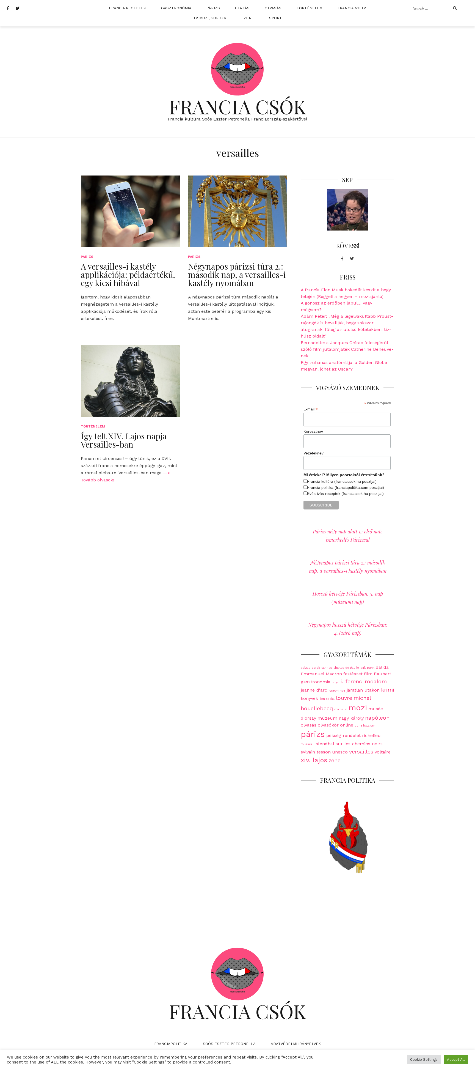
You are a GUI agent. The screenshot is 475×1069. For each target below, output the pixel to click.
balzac (305, 668)
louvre (344, 698)
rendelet (352, 735)
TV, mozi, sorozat (211, 18)
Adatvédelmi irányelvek (296, 1044)
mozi (358, 707)
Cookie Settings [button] (424, 1059)
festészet (353, 673)
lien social (327, 699)
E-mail (310, 409)
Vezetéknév (313, 453)
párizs (313, 734)
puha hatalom (365, 725)
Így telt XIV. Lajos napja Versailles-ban (124, 440)
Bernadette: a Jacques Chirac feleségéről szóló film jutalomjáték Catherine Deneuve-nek (347, 349)
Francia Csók (237, 106)
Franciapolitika (171, 1044)
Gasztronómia (176, 8)
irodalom (375, 681)
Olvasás (273, 8)
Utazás (242, 8)
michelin (340, 709)
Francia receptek (127, 8)
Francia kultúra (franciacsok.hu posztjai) (342, 481)
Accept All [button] (456, 1059)
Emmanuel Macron (321, 673)
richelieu (371, 735)
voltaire (383, 752)
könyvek (309, 698)
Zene (249, 18)
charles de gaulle (346, 668)
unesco (340, 752)
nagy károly (351, 718)
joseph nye (336, 690)
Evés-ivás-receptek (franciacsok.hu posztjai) (345, 493)
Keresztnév (313, 431)
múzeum (327, 718)
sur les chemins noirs (359, 743)
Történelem (309, 8)
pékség (333, 735)
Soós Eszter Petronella (229, 1044)
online (346, 725)
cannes (326, 668)
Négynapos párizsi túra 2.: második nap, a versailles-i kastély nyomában (237, 274)
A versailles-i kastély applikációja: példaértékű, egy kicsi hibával (128, 274)
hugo (335, 682)
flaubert (382, 673)
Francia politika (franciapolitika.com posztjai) (345, 487)
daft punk (367, 668)
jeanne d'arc (314, 690)
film (368, 673)
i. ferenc (351, 681)
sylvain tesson (316, 752)
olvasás (308, 725)
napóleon (377, 717)
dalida (382, 667)
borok (315, 668)
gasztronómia (315, 681)
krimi (387, 689)
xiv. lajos (314, 760)
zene (334, 760)
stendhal (325, 743)
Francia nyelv (352, 8)
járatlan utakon (363, 690)
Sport (275, 18)
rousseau (307, 744)
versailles (361, 751)
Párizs (213, 8)
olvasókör (328, 725)
